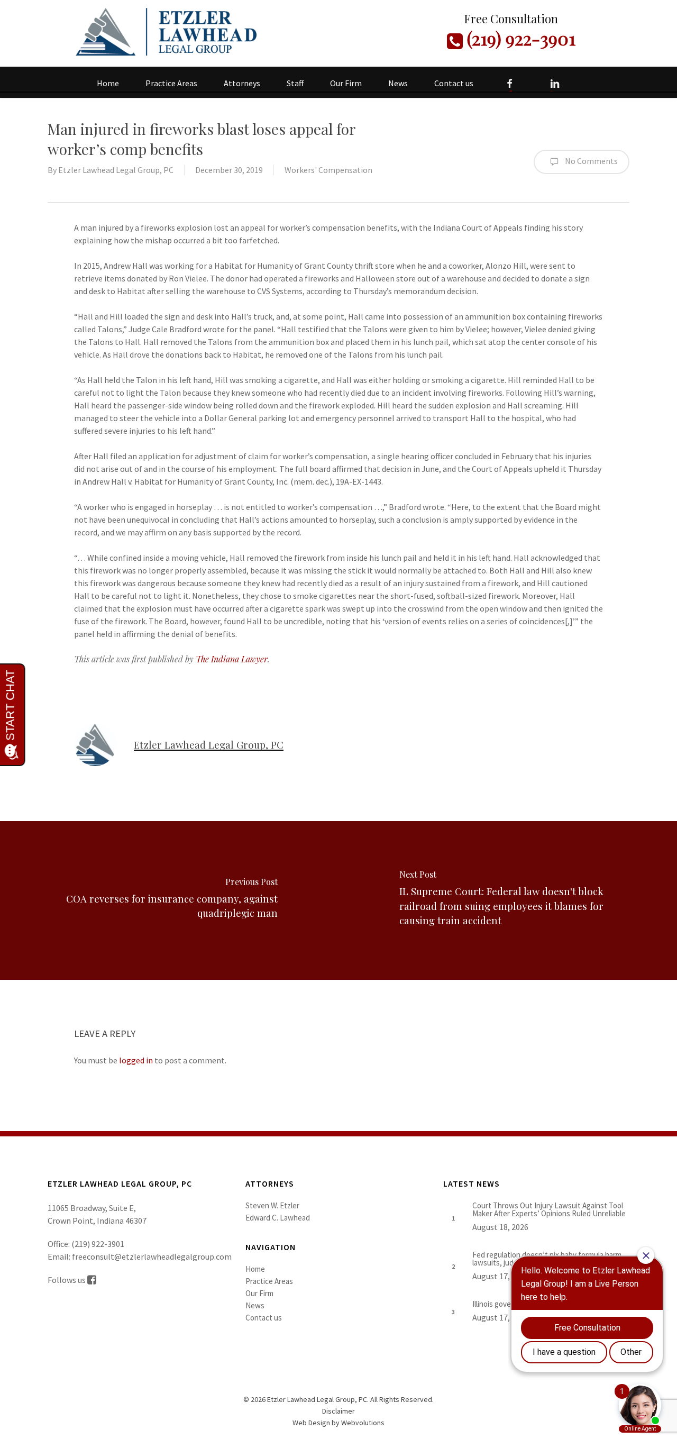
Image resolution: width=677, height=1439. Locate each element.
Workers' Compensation (328, 170)
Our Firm (259, 1293)
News (254, 1305)
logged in (136, 1060)
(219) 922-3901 (519, 38)
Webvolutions (363, 1422)
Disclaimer (338, 1411)
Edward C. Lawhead (277, 1218)
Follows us (67, 1279)
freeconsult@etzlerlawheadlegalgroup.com (152, 1256)
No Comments (590, 161)
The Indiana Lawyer (232, 658)
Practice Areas (269, 1281)
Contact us (263, 1318)
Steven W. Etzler (272, 1205)
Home (255, 1269)
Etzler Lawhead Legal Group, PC (115, 170)
